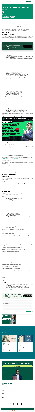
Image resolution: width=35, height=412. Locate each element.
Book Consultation (6, 319)
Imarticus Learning (7, 11)
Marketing (3, 394)
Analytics (3, 392)
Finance (3, 390)
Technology (4, 393)
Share (13, 16)
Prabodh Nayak (23, 350)
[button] (19, 354)
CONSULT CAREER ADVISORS (16, 366)
